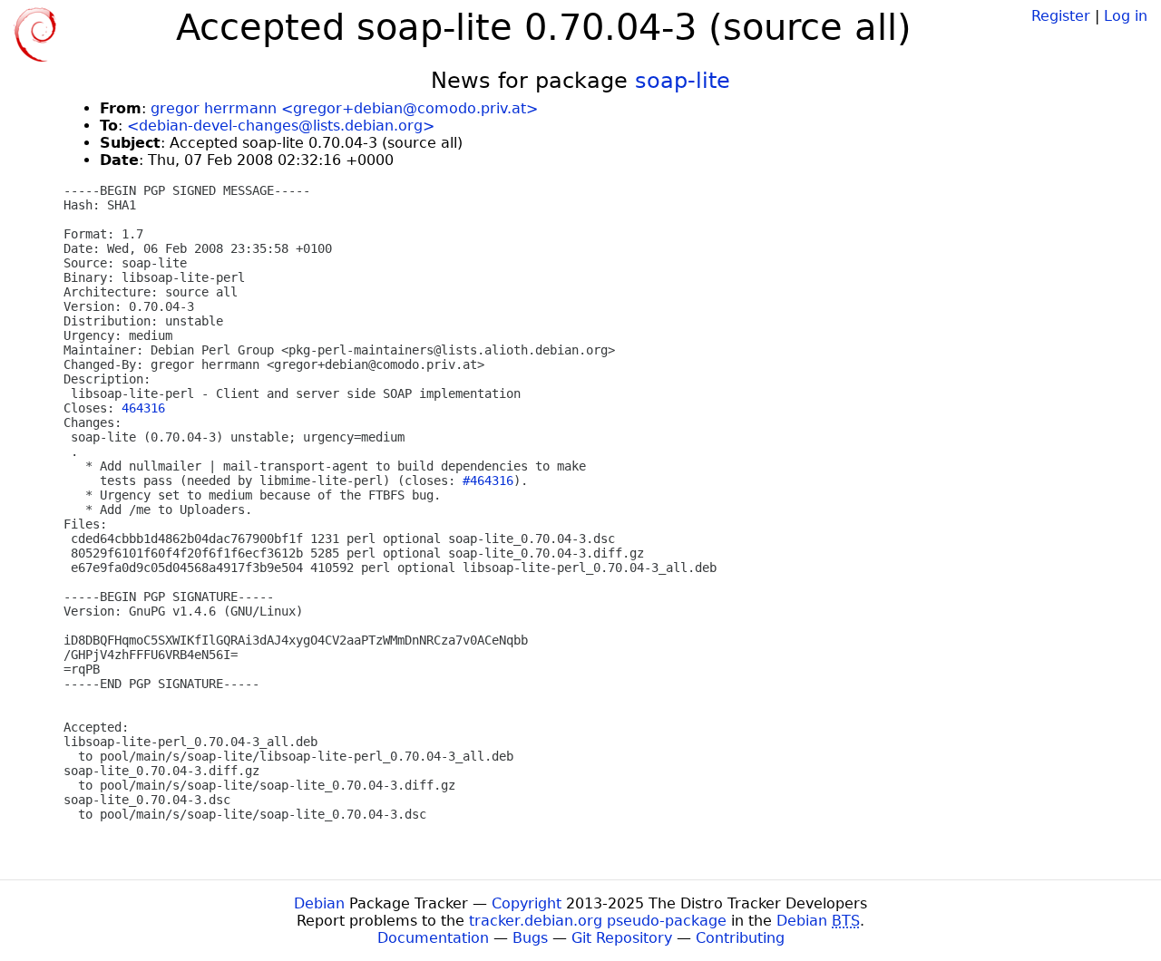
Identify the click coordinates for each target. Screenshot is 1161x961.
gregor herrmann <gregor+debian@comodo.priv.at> (344, 108)
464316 (143, 408)
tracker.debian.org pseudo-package (598, 920)
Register (1060, 15)
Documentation (433, 937)
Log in (1125, 15)
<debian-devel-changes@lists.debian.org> (280, 125)
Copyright (526, 903)
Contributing (740, 937)
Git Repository (621, 937)
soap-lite (682, 80)
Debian (319, 903)
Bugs (530, 937)
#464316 (488, 480)
